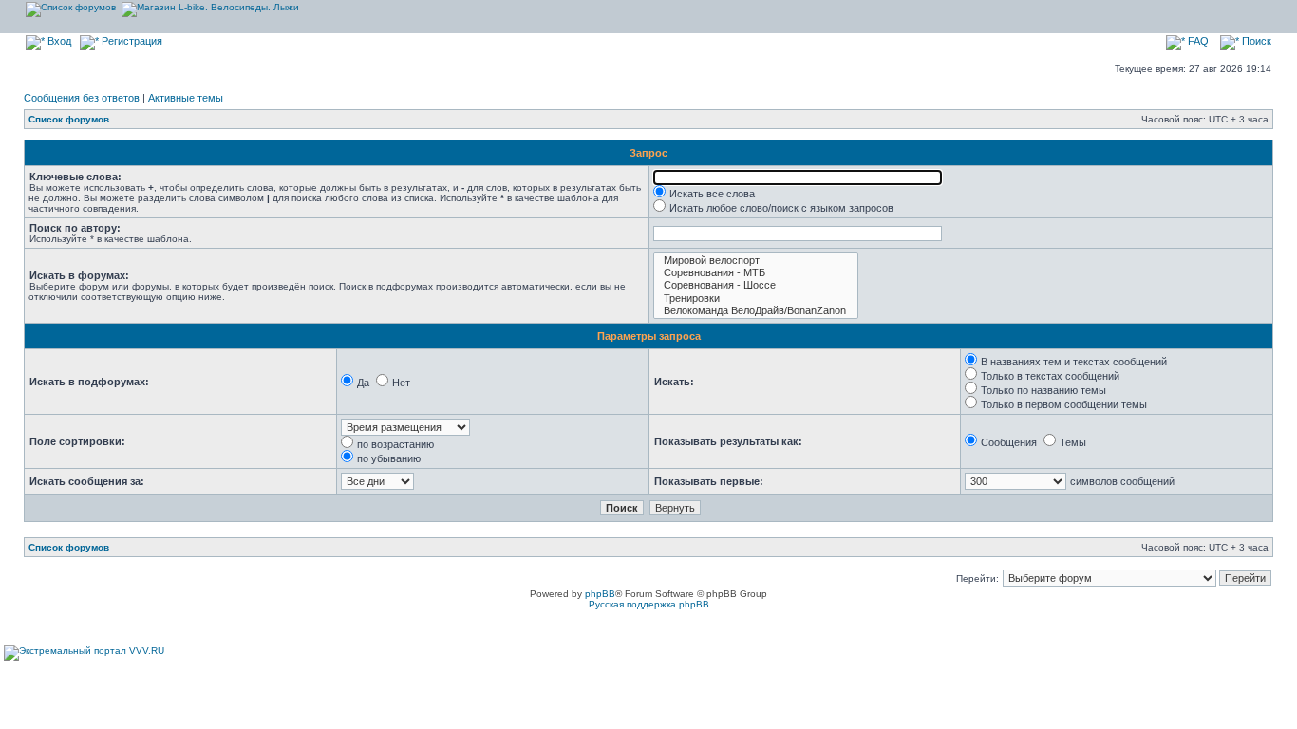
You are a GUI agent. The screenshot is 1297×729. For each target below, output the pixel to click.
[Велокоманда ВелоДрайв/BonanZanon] (755, 311)
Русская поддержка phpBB (649, 604)
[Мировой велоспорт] (755, 260)
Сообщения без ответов (82, 97)
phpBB (600, 594)
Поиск (1255, 41)
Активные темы (185, 97)
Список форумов (68, 119)
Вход (58, 41)
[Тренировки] (755, 298)
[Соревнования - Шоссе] (755, 285)
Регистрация (130, 41)
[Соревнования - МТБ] (755, 273)
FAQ (1197, 41)
